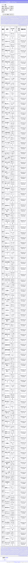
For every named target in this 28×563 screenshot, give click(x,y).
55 (23, 17)
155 (1, 22)
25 (22, 16)
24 (21, 16)
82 (21, 18)
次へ (27, 555)
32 (2, 17)
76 (16, 18)
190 (19, 23)
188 (16, 23)
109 (23, 19)
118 (7, 20)
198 (20, 555)
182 (9, 23)
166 (15, 22)
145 (15, 21)
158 (5, 22)
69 (9, 18)
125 (16, 20)
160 (7, 22)
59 (27, 17)
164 (13, 22)
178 (4, 23)
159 (6, 22)
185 (13, 23)
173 (24, 22)
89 (1, 19)
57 (25, 17)
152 (24, 21)
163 (11, 22)
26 (23, 16)
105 (18, 19)
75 (15, 18)
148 (19, 21)
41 (10, 17)
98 (9, 19)
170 (20, 22)
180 (6, 23)
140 (9, 21)
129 (22, 20)
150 (22, 21)
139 (7, 21)
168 (18, 22)
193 (23, 23)
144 (14, 21)
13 (11, 16)
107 (20, 19)
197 (19, 555)
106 (19, 19)
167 (16, 22)
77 (17, 18)
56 (24, 17)
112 (27, 19)
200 (23, 555)
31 (1, 17)
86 (25, 18)
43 (12, 17)
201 (24, 555)
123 (14, 20)
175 (27, 22)
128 (20, 20)
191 (20, 23)
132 (25, 20)
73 (13, 18)
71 (11, 18)
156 (2, 22)
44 (13, 17)
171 (22, 22)
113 (1, 20)
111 (25, 19)
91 (3, 19)
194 (24, 23)
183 (10, 23)
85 (24, 18)
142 (11, 21)
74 (14, 18)
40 (9, 17)
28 (25, 16)
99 (10, 19)
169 (19, 22)
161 (9, 22)
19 (17, 16)
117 (6, 20)
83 (22, 18)
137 (5, 21)
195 (25, 23)
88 (27, 18)
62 (3, 18)
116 (5, 20)
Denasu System (17, 562)
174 (25, 22)
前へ (2, 16)
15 (13, 16)
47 (16, 17)
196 (27, 23)
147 (18, 21)
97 (8, 19)
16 (14, 16)
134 (1, 21)
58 (26, 17)
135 (2, 21)
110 (24, 19)
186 (14, 23)
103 (15, 19)
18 (16, 16)
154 (27, 21)
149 (20, 21)
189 (18, 23)
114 (2, 20)
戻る (5, 559)
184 (11, 23)
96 (7, 19)
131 (24, 20)
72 (12, 18)
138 (6, 21)
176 (1, 23)
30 (27, 16)
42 (11, 17)
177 (2, 23)
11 (9, 16)
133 (27, 20)
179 (5, 23)
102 (14, 19)
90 (2, 19)
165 (14, 22)
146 (16, 21)
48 (17, 17)
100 (11, 19)
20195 (6, 557)
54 (22, 17)
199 (21, 555)
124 (15, 20)
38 (7, 17)
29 (26, 16)
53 (21, 17)
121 (11, 20)
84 (23, 18)
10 (8, 16)
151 (23, 21)
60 (1, 18)
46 (15, 17)
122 (13, 20)
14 (12, 16)
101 (13, 19)
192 (22, 23)
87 (26, 18)
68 (8, 18)
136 (4, 21)
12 (10, 16)
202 (25, 555)
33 (3, 17)
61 (2, 18)
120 (10, 20)
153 (25, 21)
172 (23, 22)
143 (13, 21)
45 (14, 17)
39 (8, 17)
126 (18, 20)
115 (4, 20)
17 (15, 16)
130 (23, 20)
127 (19, 20)
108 (22, 19)
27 (24, 16)
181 (7, 23)
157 (4, 22)
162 (10, 22)
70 (10, 18)
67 (7, 18)
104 (16, 19)
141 (10, 21)
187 (15, 23)
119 (9, 20)
